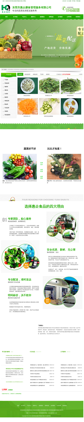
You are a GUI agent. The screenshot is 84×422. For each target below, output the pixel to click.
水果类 (6, 93)
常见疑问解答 (6, 351)
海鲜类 (6, 86)
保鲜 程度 (41, 170)
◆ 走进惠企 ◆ (59, 322)
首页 (6, 16)
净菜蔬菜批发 (70, 95)
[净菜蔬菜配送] (27, 85)
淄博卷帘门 (12, 393)
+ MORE (80, 74)
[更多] (22, 351)
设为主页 (64, 1)
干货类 (6, 79)
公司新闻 (63, 351)
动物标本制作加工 (6, 393)
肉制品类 (7, 100)
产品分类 (8, 74)
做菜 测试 (41, 177)
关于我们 (15, 16)
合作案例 (60, 16)
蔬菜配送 (42, 16)
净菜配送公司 (48, 95)
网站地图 (78, 1)
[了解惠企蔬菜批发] (42, 339)
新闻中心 (33, 16)
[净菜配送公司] (49, 85)
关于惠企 (74, 1)
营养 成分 (41, 163)
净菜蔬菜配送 (26, 95)
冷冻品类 (7, 107)
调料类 (6, 90)
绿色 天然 (41, 156)
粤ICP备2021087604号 (56, 416)
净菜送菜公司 (26, 116)
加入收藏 (69, 1)
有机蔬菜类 (7, 114)
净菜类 (6, 111)
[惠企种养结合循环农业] (41, 43)
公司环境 (69, 16)
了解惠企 (40, 325)
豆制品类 (7, 83)
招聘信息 (51, 16)
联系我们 (78, 16)
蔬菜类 (6, 97)
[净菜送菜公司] (27, 106)
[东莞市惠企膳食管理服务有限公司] (6, 12)
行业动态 (32, 351)
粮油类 (6, 104)
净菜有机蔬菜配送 (48, 116)
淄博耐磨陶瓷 (18, 393)
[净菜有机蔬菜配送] (49, 106)
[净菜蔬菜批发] (71, 85)
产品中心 (24, 16)
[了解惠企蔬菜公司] (18, 338)
